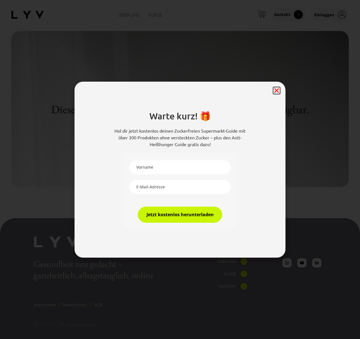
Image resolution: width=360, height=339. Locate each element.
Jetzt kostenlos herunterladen (180, 214)
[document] (180, 169)
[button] (276, 90)
